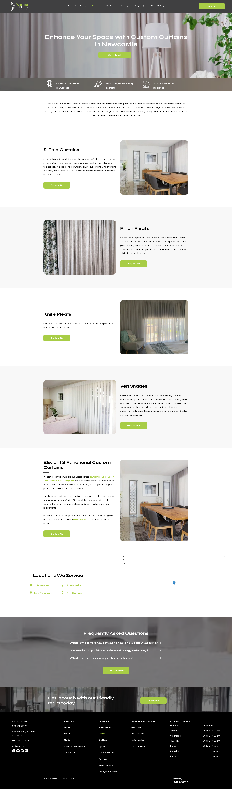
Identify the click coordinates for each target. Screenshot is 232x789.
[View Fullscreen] (123, 564)
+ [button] (123, 556)
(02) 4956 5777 (81, 519)
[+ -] (174, 585)
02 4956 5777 (20, 726)
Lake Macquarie (51, 480)
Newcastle (94, 476)
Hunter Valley (107, 476)
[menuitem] (72, 6)
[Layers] (224, 556)
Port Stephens (67, 480)
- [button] (123, 559)
